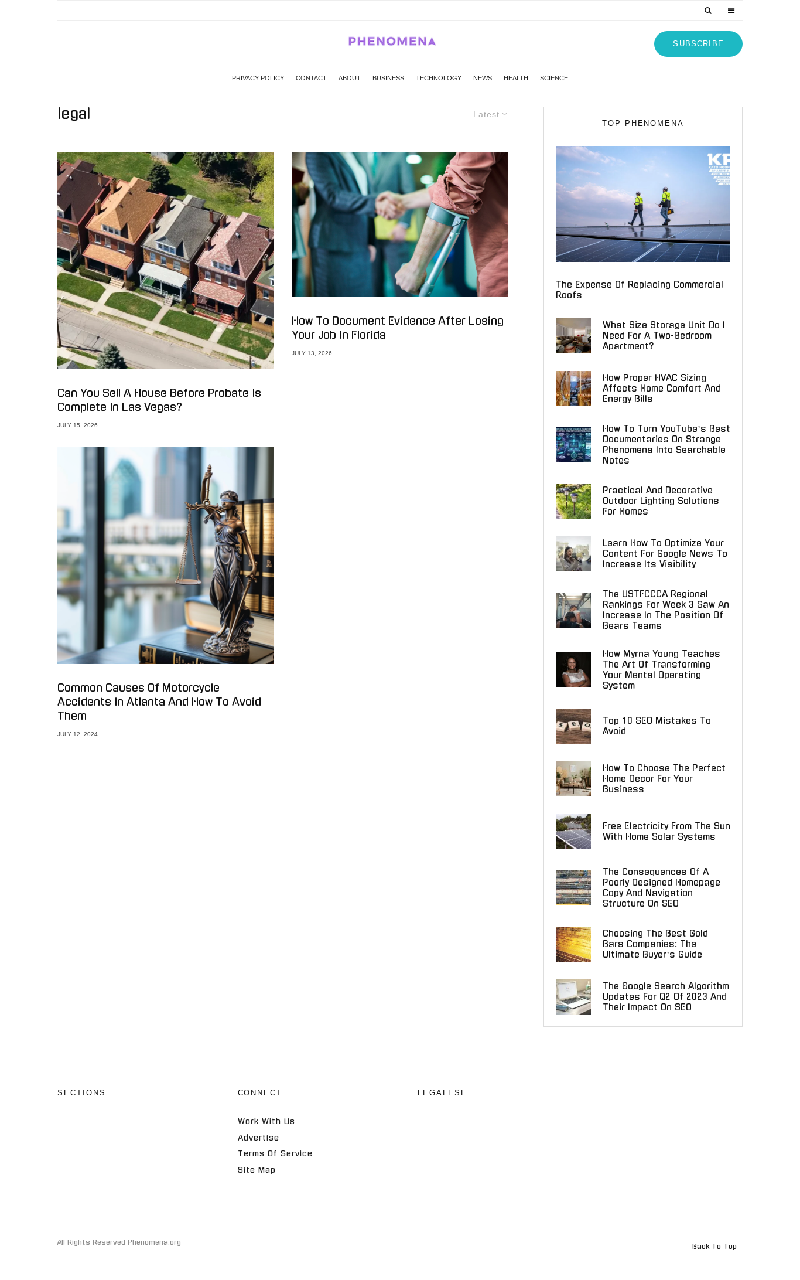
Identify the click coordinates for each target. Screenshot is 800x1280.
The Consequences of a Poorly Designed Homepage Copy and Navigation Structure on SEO (661, 887)
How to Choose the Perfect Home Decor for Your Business (664, 779)
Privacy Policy (258, 77)
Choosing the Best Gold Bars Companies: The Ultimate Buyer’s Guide (655, 944)
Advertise (258, 1138)
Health (516, 77)
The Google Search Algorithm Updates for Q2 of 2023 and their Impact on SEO (666, 997)
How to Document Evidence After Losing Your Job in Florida (398, 328)
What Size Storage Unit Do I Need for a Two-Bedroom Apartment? (664, 335)
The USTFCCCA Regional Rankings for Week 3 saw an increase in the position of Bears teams (666, 610)
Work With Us (266, 1121)
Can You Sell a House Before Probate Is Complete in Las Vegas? (159, 400)
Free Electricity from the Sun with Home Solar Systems (666, 831)
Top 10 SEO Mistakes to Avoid (657, 726)
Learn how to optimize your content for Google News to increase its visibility (665, 553)
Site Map (257, 1170)
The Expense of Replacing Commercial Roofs (639, 289)
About (350, 77)
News (482, 77)
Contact (311, 77)
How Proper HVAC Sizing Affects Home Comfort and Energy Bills (662, 388)
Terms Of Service (275, 1154)
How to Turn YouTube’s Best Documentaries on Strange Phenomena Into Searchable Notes (666, 444)
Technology (438, 77)
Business (388, 77)
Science (554, 77)
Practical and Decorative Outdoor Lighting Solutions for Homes (661, 501)
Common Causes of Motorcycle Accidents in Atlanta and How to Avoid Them (159, 702)
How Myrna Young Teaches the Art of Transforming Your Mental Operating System (661, 669)
